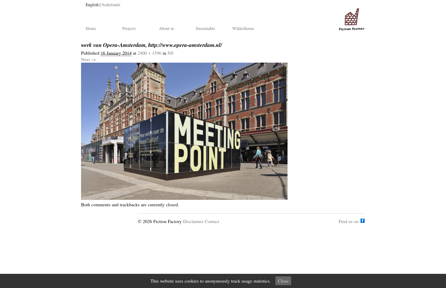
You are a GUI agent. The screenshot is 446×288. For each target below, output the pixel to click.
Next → (88, 59)
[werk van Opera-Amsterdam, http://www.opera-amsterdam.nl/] (184, 198)
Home (91, 28)
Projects (129, 28)
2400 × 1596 (149, 53)
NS (170, 53)
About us (166, 28)
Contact (212, 221)
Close (283, 281)
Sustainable (205, 28)
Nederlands (110, 4)
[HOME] (351, 17)
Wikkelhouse (243, 28)
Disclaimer (193, 221)
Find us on (349, 220)
